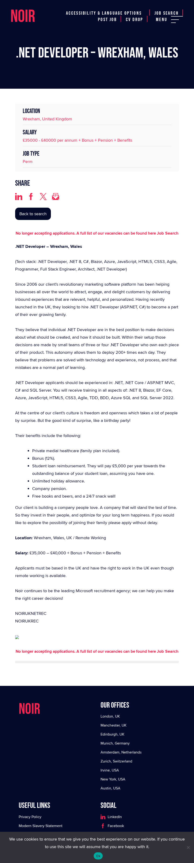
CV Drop (134, 19)
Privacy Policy (30, 816)
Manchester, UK (114, 725)
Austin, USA (110, 788)
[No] (188, 847)
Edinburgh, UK (112, 734)
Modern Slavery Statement (40, 825)
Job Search (166, 13)
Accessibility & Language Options (104, 13)
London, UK (110, 716)
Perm (28, 161)
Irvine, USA (110, 770)
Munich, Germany (115, 743)
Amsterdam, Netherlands (121, 752)
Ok (98, 856)
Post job (107, 19)
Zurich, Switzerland (116, 761)
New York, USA (113, 779)
